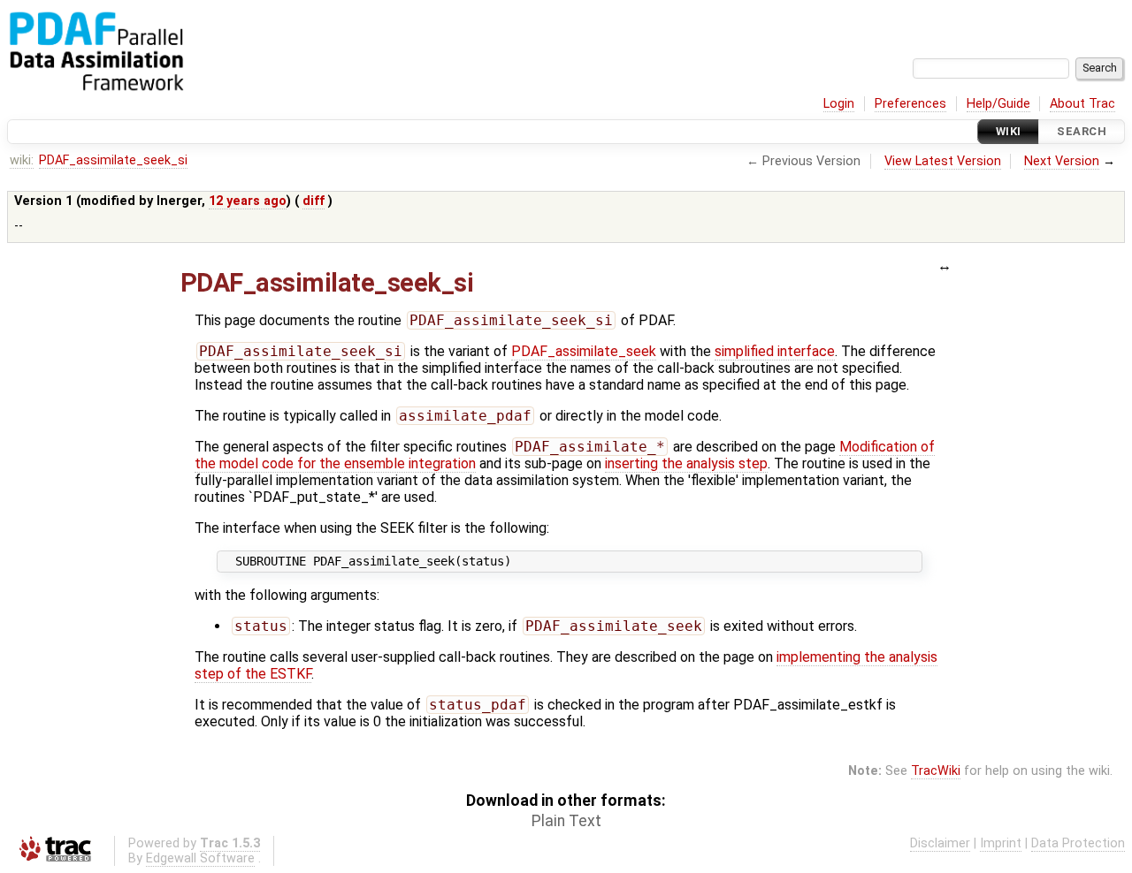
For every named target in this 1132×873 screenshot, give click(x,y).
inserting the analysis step (686, 463)
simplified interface (775, 351)
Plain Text (566, 821)
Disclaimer (940, 843)
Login (838, 103)
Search (1081, 131)
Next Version (1061, 161)
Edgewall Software (200, 858)
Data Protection (1078, 843)
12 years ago (248, 201)
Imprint (1000, 843)
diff (313, 201)
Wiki (1008, 131)
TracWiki (935, 770)
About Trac (1082, 103)
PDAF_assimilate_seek (583, 351)
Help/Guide (998, 103)
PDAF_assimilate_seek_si (113, 160)
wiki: (22, 160)
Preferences (910, 103)
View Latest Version (942, 161)
